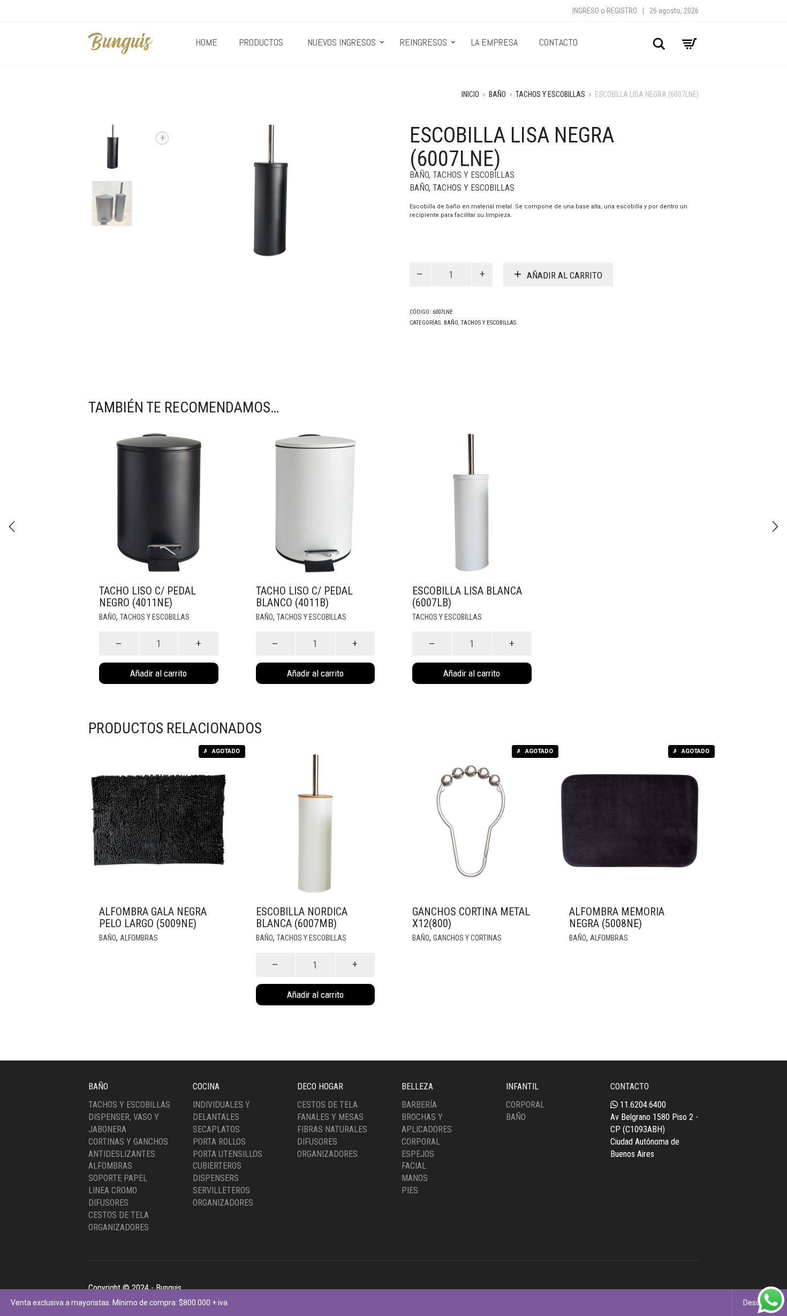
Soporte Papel (117, 1178)
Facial (414, 1166)
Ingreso (585, 10)
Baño (497, 94)
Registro (622, 10)
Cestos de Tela (118, 1215)
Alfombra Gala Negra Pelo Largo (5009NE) (153, 917)
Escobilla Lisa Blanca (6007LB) (467, 596)
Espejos (418, 1154)
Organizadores (118, 1227)
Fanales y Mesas (330, 1117)
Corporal (421, 1142)
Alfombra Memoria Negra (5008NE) (616, 917)
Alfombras (139, 938)
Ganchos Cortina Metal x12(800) (471, 917)
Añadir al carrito (564, 275)
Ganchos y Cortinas (467, 938)
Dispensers (216, 1178)
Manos (415, 1178)
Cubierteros (217, 1166)
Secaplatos (216, 1129)
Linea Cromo (112, 1190)
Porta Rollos (219, 1142)
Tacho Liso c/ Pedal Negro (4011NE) (147, 596)
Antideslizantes (121, 1154)
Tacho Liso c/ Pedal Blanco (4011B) (304, 596)
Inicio (470, 94)
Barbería (419, 1105)
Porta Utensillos (227, 1154)
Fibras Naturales (332, 1129)
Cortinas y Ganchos (128, 1142)
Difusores (108, 1203)
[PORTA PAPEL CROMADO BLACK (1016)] (775, 526)
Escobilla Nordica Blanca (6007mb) (301, 917)
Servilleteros (221, 1190)
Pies (410, 1190)
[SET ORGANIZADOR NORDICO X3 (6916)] (12, 526)
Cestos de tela (327, 1105)
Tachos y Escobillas (550, 94)
